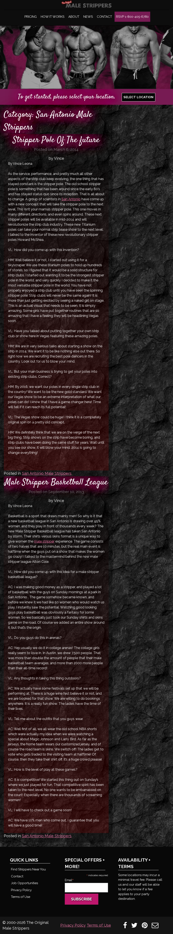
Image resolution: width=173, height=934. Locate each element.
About (73, 17)
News (88, 17)
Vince (59, 158)
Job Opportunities (24, 883)
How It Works (52, 17)
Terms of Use (20, 897)
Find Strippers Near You (28, 869)
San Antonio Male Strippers (47, 473)
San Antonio (71, 199)
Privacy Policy (21, 890)
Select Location (138, 97)
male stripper (44, 541)
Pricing (30, 17)
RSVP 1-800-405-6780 (132, 17)
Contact (104, 17)
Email (69, 880)
